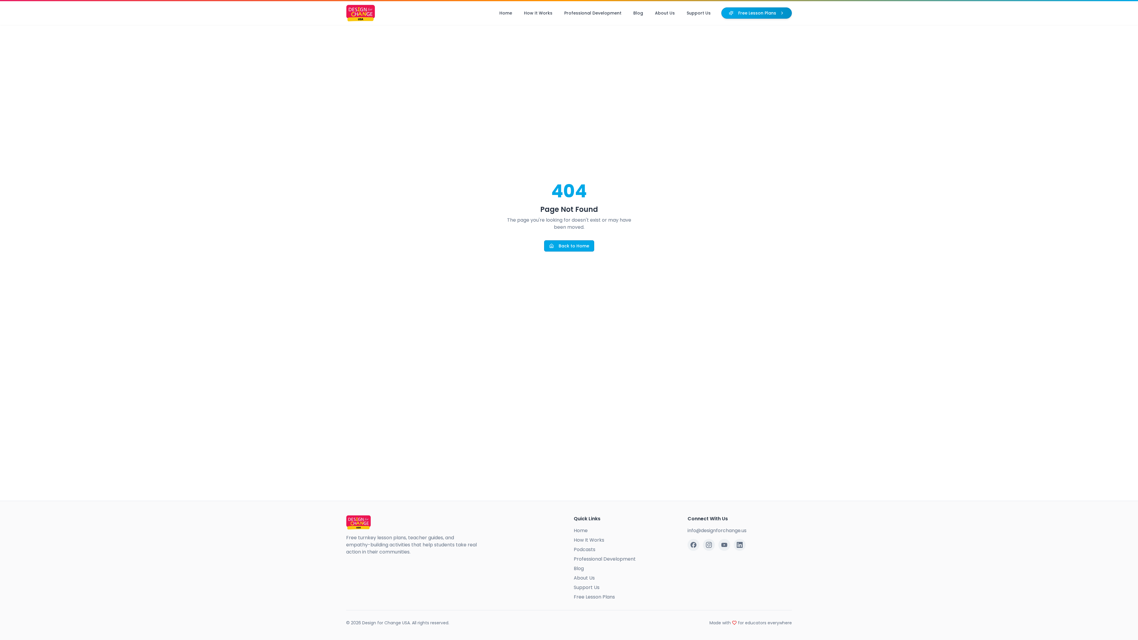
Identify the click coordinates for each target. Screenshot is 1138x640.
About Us (665, 13)
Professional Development (592, 13)
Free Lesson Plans (757, 13)
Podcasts (584, 549)
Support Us (699, 13)
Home (505, 13)
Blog (638, 13)
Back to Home (574, 246)
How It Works (538, 13)
